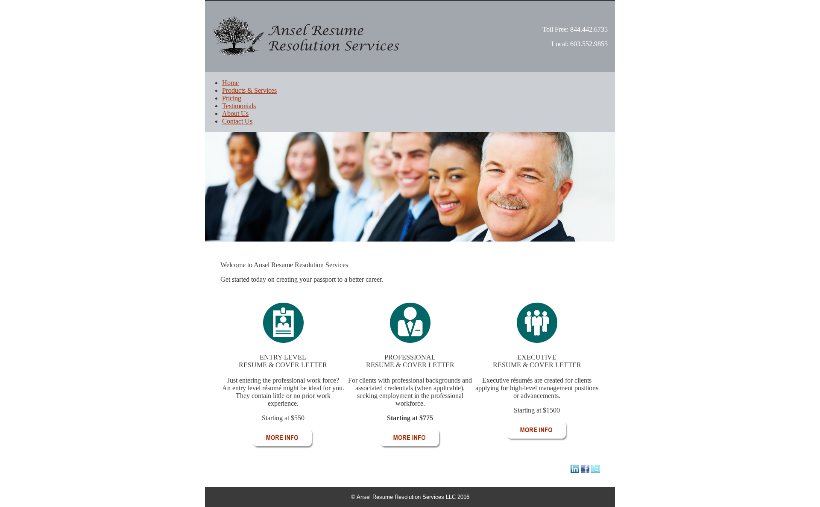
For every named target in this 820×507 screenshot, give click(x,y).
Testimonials (239, 105)
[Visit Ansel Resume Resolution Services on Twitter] (595, 471)
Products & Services (249, 90)
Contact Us (237, 121)
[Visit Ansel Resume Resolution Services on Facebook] (585, 471)
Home (230, 82)
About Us (235, 113)
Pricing (231, 98)
